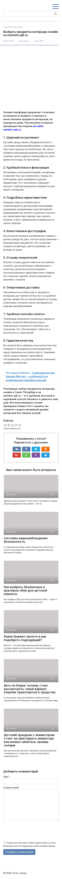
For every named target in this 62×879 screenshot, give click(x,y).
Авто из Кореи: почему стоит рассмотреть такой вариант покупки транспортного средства (29, 689)
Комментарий (11, 787)
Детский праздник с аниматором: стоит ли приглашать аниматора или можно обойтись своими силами (29, 740)
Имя (6, 776)
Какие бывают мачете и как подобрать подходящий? (25, 638)
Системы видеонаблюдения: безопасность (26, 539)
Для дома (24, 41)
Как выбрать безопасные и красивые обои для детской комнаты (25, 590)
